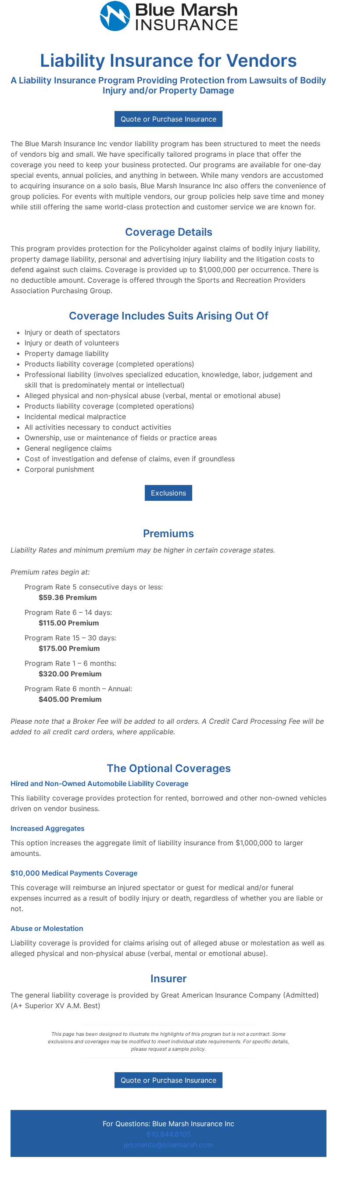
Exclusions (168, 492)
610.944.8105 (169, 1134)
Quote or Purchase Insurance (168, 1080)
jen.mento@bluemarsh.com (168, 1144)
